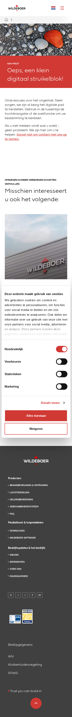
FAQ (12, 514)
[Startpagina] (17, 8)
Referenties (17, 562)
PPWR (13, 673)
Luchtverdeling (19, 493)
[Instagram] (25, 595)
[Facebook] (32, 595)
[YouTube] (39, 595)
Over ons (15, 569)
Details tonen (50, 402)
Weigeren (36, 428)
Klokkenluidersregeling (25, 664)
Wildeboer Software (23, 538)
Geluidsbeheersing (21, 500)
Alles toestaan (36, 415)
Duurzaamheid (19, 576)
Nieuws (14, 555)
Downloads (17, 531)
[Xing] (18, 595)
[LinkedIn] (11, 595)
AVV (11, 656)
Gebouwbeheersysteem (24, 507)
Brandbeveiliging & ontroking (29, 485)
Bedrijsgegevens (20, 645)
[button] (62, 8)
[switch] (61, 361)
